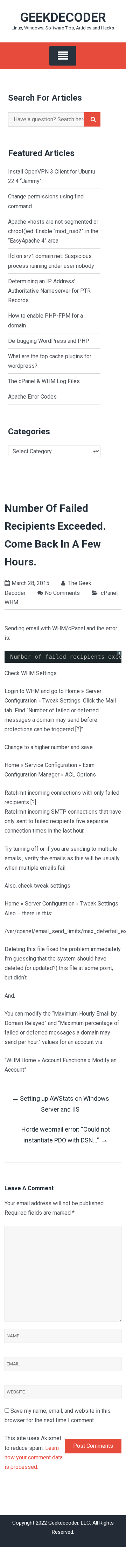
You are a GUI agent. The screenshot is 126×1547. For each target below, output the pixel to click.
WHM (11, 602)
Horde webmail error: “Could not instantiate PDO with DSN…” (65, 1135)
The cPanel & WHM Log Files (44, 381)
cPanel (109, 593)
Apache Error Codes (32, 396)
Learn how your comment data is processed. (34, 1457)
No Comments (62, 593)
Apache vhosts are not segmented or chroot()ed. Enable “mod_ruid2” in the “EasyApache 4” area (53, 231)
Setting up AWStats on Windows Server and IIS (60, 1103)
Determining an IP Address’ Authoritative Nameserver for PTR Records (49, 291)
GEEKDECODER (63, 17)
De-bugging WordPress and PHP (48, 341)
